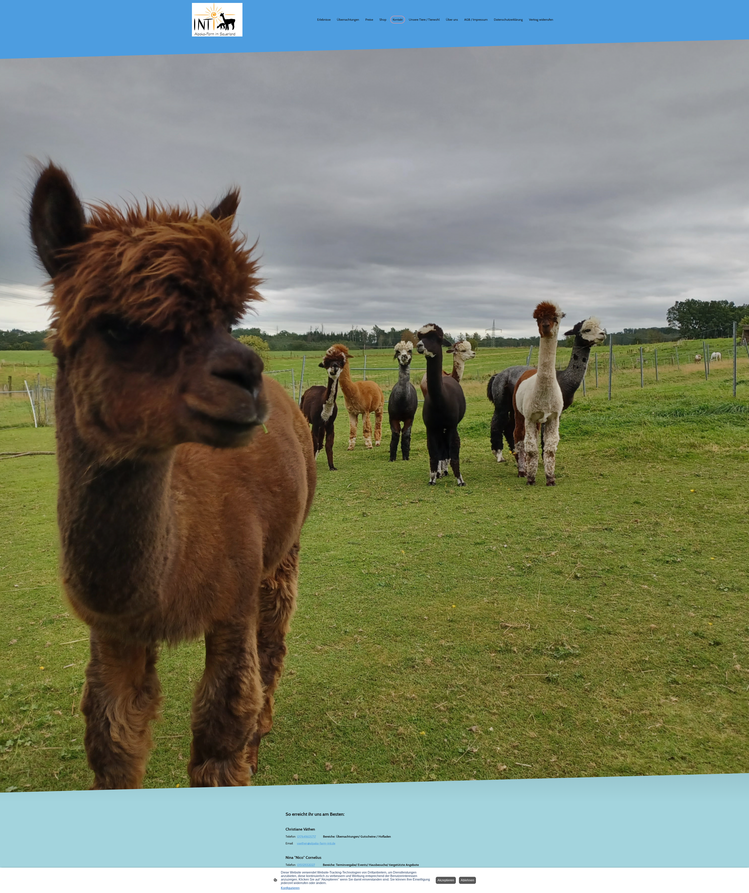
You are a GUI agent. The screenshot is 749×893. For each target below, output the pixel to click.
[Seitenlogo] (217, 19)
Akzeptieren (446, 880)
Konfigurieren (290, 888)
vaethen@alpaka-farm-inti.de (316, 843)
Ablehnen (467, 880)
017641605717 (306, 836)
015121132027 (306, 865)
